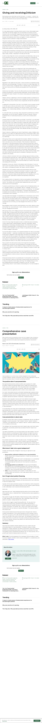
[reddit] (22, 25)
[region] (21, 720)
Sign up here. (11, 539)
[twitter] (21, 25)
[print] (39, 25)
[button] (3, 3)
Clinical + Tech (5, 9)
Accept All (37, 720)
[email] (24, 25)
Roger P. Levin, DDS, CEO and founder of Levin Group (13, 343)
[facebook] (17, 25)
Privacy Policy (4, 721)
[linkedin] (19, 25)
